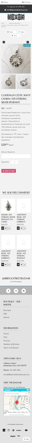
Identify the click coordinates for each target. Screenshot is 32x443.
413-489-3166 (15, 370)
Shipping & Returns (11, 344)
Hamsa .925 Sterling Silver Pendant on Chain (8, 218)
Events (6, 334)
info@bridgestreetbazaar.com (17, 10)
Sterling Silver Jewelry (14, 23)
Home (2, 23)
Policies (7, 341)
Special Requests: (8, 152)
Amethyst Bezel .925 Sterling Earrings (21, 218)
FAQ (5, 337)
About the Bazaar (11, 348)
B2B (5, 314)
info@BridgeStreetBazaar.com (16, 374)
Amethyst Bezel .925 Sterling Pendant (21, 254)
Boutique (7, 310)
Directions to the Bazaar (14, 387)
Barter (6, 317)
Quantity (5, 162)
